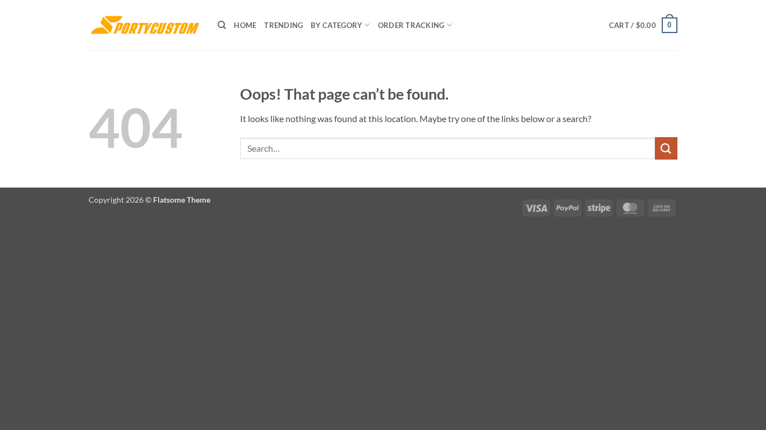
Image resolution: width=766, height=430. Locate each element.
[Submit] (666, 148)
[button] (643, 25)
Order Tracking (411, 25)
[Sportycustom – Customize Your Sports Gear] (145, 25)
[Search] (222, 25)
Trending (283, 25)
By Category (336, 25)
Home (245, 25)
